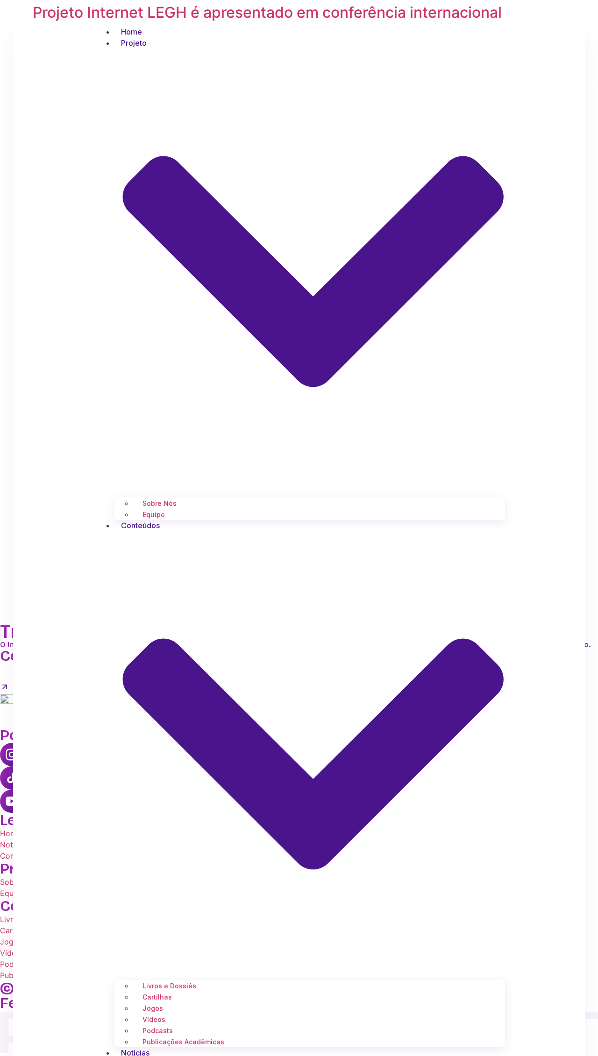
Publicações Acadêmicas (183, 1042)
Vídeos (153, 1019)
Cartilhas (157, 997)
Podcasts (157, 1031)
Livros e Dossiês (169, 986)
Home (131, 31)
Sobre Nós (159, 503)
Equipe (153, 514)
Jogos (152, 1008)
